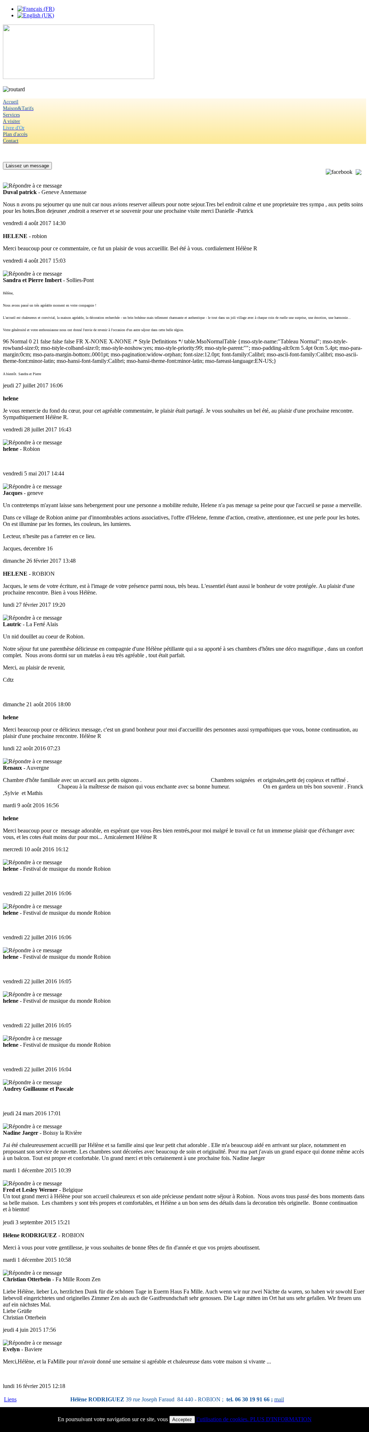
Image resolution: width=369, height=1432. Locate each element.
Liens (10, 1399)
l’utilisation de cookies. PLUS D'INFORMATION (254, 1419)
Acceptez (182, 1419)
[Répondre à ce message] (32, 186)
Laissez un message (27, 165)
